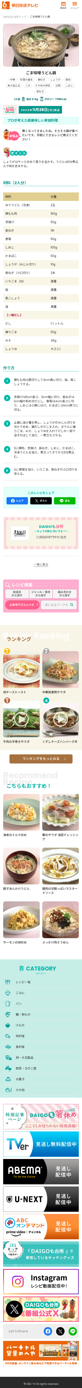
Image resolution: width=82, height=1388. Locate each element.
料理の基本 (26, 79)
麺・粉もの (23, 1014)
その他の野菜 (42, 85)
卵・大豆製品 (24, 1058)
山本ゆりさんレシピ (22, 605)
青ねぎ (41, 79)
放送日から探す (17, 593)
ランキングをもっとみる (41, 758)
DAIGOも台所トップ (14, 17)
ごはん (20, 993)
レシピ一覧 (23, 982)
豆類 (57, 85)
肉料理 (20, 1036)
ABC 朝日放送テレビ (20, 5)
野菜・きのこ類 (26, 1068)
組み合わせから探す (64, 593)
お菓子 (20, 1079)
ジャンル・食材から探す (40, 593)
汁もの (20, 1025)
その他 (20, 1090)
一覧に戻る (41, 564)
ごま (27, 85)
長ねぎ (40, 91)
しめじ (69, 85)
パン (19, 1004)
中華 (12, 79)
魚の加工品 (14, 85)
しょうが (55, 79)
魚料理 (20, 1047)
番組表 (63, 8)
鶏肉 (67, 79)
